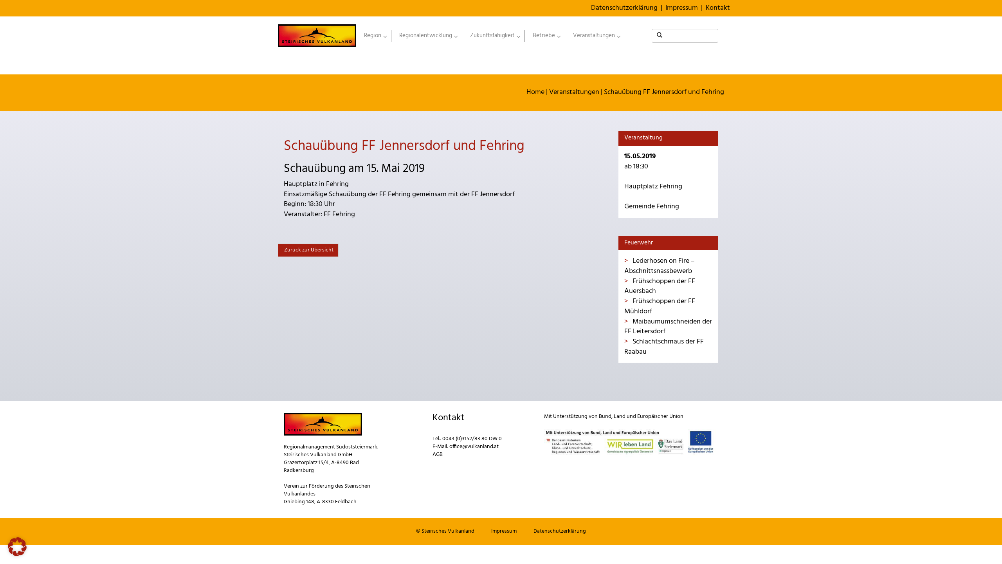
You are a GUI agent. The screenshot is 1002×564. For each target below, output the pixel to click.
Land (619, 416)
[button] (17, 547)
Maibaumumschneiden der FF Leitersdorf (668, 327)
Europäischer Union (660, 416)
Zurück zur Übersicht (308, 250)
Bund (605, 416)
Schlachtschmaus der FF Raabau (664, 347)
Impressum (681, 8)
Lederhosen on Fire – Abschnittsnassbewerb (659, 266)
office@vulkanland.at (474, 446)
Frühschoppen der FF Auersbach (659, 286)
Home (535, 92)
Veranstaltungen (574, 92)
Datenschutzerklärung (624, 8)
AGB (438, 454)
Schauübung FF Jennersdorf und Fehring (664, 92)
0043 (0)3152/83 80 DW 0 (472, 438)
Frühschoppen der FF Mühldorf (659, 306)
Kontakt (718, 8)
